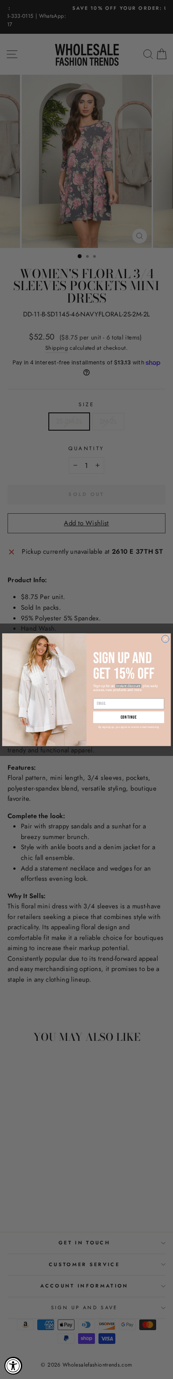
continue (129, 717)
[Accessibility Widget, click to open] (13, 1366)
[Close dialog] (165, 639)
